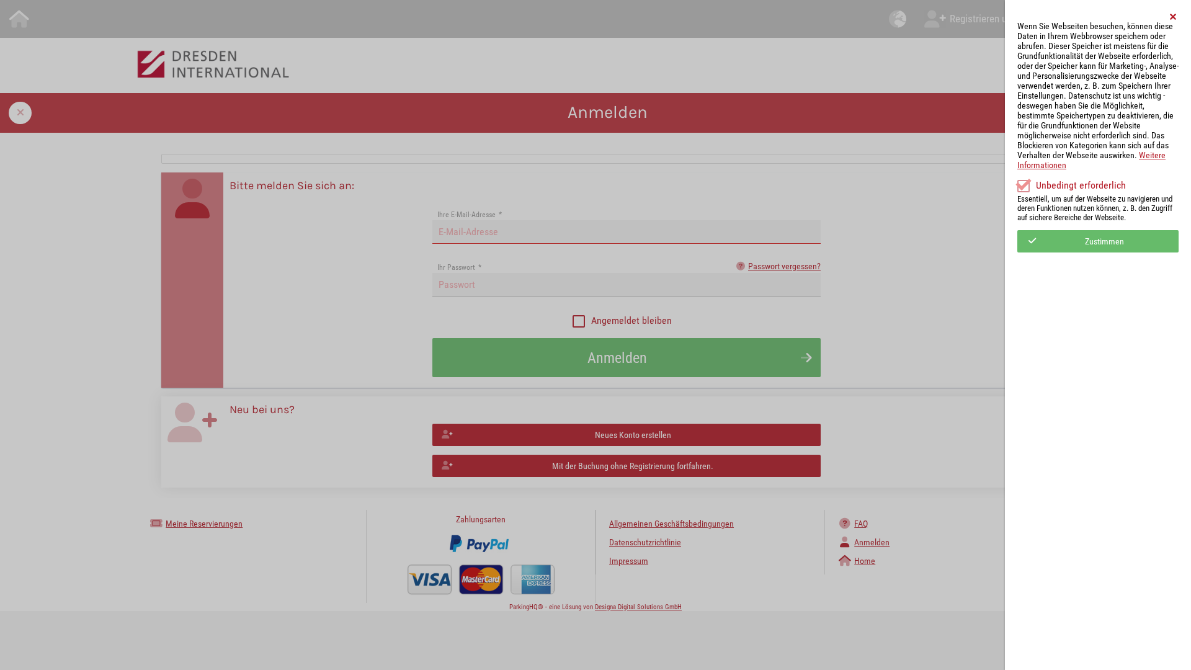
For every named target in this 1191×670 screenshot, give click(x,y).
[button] (1173, 16)
